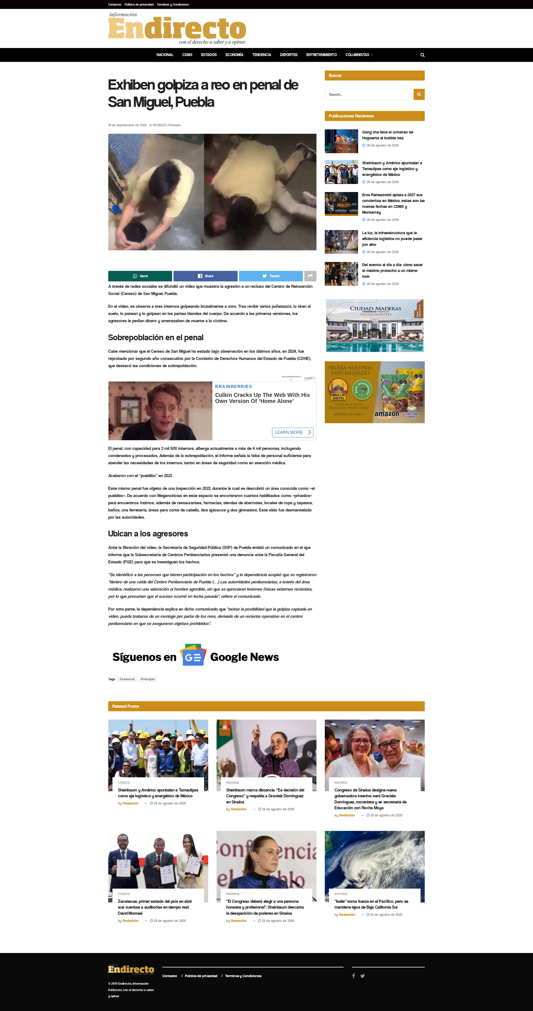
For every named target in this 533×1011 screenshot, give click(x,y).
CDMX (187, 54)
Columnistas (357, 54)
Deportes (289, 54)
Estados (209, 54)
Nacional (165, 54)
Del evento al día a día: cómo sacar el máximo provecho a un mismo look (392, 270)
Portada (174, 125)
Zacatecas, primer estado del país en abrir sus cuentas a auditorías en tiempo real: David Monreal (155, 907)
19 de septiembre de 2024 (127, 125)
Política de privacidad (139, 4)
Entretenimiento (321, 54)
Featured (127, 679)
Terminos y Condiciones (173, 4)
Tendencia (261, 54)
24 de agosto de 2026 (277, 921)
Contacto (114, 4)
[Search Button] (419, 94)
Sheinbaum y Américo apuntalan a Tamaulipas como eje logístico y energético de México (392, 168)
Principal (148, 679)
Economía (234, 54)
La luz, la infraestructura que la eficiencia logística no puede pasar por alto (392, 238)
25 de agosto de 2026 (169, 803)
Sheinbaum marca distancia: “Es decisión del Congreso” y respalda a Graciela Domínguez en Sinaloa (265, 796)
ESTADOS (160, 125)
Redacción (131, 803)
